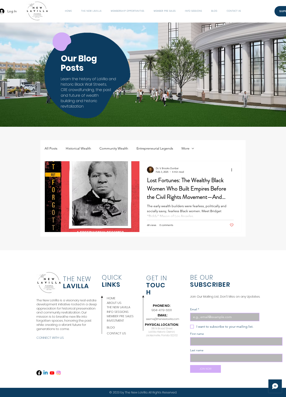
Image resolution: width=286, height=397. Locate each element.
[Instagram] (58, 372)
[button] (91, 11)
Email (194, 309)
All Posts (51, 148)
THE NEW (77, 278)
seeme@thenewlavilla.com (162, 319)
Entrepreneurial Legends (155, 148)
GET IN (156, 278)
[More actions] (233, 169)
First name (197, 334)
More (185, 148)
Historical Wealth (78, 148)
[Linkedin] (45, 372)
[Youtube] (52, 372)
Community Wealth (113, 148)
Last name (197, 350)
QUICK (112, 277)
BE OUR (201, 277)
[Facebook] (39, 372)
